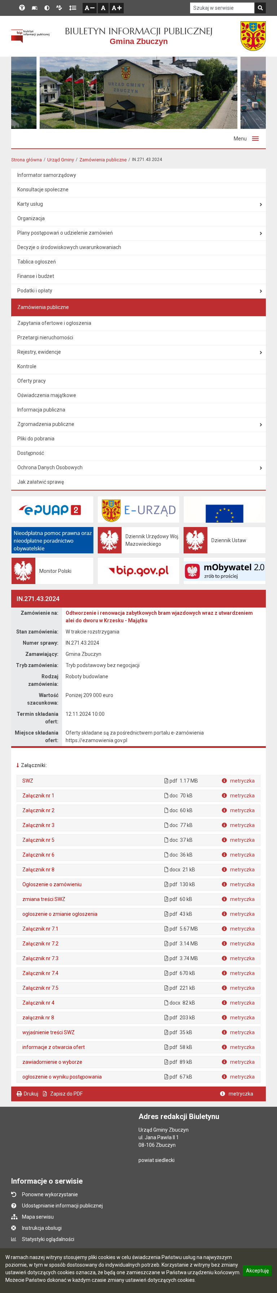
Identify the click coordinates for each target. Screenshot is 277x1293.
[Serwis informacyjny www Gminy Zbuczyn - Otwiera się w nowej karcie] (253, 36)
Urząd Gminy (60, 159)
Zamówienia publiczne (103, 159)
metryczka (242, 781)
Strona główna (26, 159)
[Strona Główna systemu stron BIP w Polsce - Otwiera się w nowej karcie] (30, 36)
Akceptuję (257, 1272)
